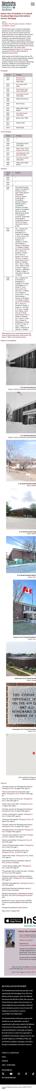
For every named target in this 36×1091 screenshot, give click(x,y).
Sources (13, 26)
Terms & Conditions (10, 1053)
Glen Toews (11, 900)
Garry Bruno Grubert (22, 94)
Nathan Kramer (22, 907)
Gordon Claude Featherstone (10, 335)
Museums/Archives (25, 945)
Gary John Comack (21, 113)
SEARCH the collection (26, 940)
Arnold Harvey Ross (20, 337)
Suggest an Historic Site (27, 972)
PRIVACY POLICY (27, 1087)
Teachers (22, 24)
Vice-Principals (13, 24)
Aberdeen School (13, 34)
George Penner (20, 900)
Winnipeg (11, 18)
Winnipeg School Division (26, 45)
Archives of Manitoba (19, 389)
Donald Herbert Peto (21, 260)
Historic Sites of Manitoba (11, 14)
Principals (5, 24)
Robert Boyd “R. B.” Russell (20, 49)
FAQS (4, 1057)
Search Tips (15, 972)
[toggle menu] (33, 3)
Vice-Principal (22, 222)
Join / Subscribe (8, 1065)
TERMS (3, 1088)
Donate (5, 1061)
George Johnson (13, 53)
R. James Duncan (20, 236)
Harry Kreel (19, 84)
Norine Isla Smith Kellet (22, 249)
